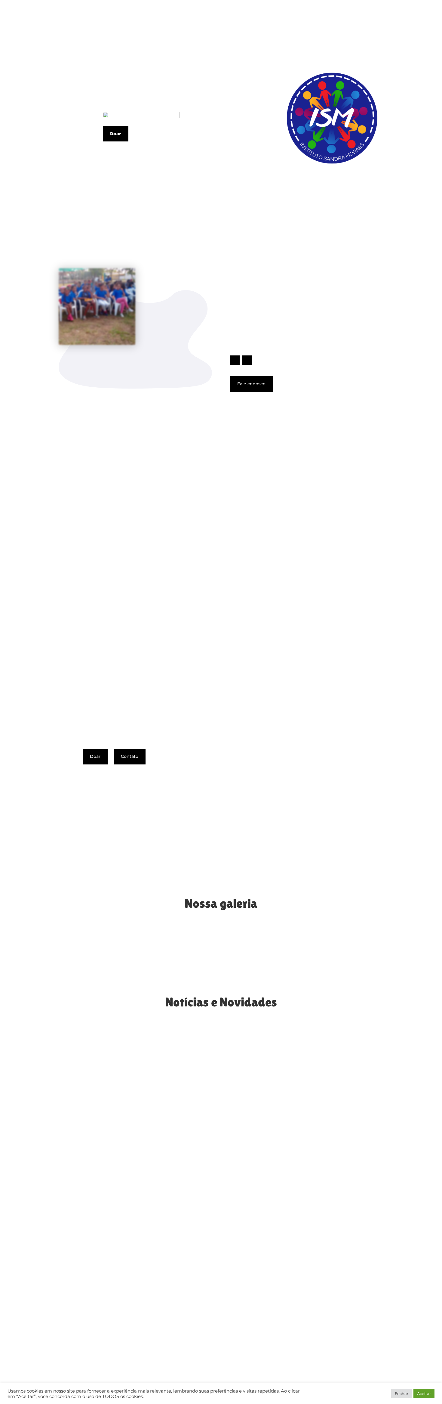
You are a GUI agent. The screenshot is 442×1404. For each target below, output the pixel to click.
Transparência (355, 19)
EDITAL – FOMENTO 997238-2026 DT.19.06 (114, 1114)
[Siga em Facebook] (235, 360)
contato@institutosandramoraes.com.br (303, 1313)
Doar (414, 19)
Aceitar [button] (424, 1393)
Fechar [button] (401, 1393)
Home (239, 19)
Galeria (293, 19)
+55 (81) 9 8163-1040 (264, 1294)
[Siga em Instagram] (247, 360)
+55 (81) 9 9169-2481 (264, 1302)
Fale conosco (251, 383)
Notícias (320, 19)
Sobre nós (265, 19)
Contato (391, 19)
